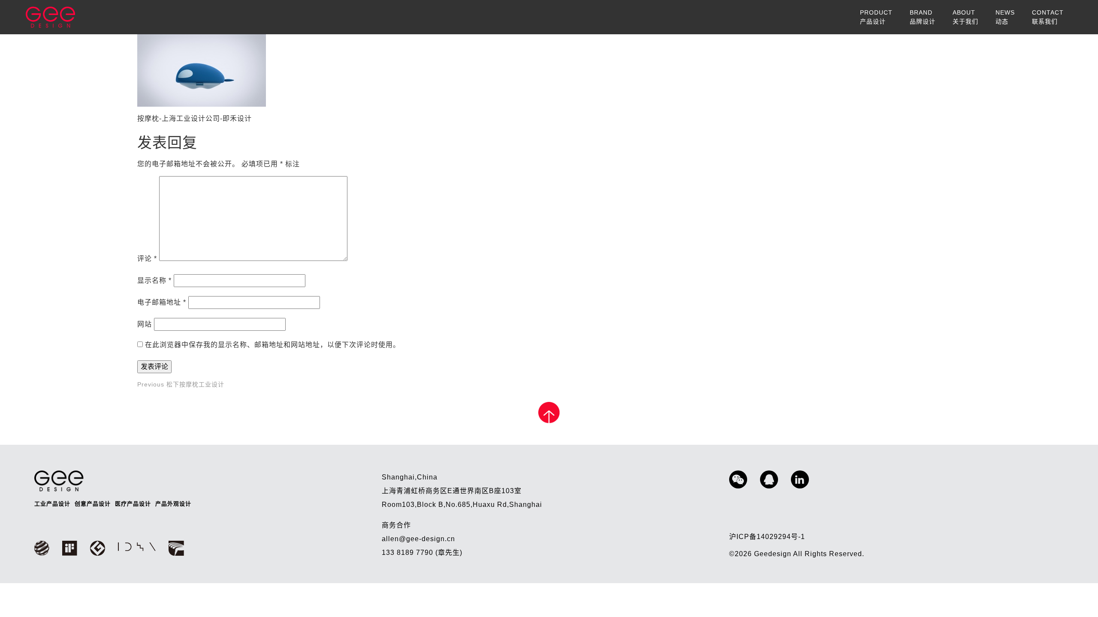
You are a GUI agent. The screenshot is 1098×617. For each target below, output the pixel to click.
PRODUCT (876, 17)
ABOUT (965, 17)
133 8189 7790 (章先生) (422, 552)
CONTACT (1048, 17)
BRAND (922, 17)
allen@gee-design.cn (418, 538)
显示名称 (154, 280)
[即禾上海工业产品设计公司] (50, 17)
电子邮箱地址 (161, 302)
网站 (144, 324)
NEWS (1005, 17)
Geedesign (773, 553)
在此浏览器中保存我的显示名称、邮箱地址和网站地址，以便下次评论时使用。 (272, 344)
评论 (147, 258)
